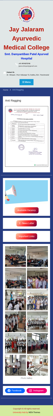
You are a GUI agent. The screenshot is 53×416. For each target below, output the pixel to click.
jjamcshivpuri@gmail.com (28, 66)
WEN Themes (34, 412)
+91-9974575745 (24, 63)
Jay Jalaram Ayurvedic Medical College (26, 38)
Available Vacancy (26, 210)
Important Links (26, 236)
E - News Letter (26, 223)
